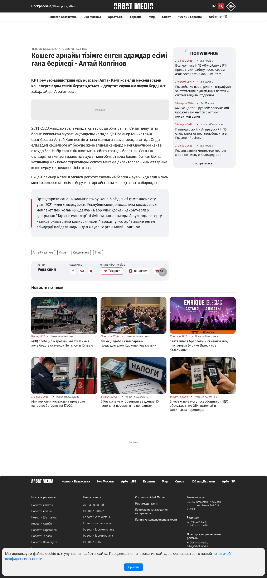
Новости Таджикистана (98, 535)
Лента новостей (93, 505)
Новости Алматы (42, 505)
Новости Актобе (41, 524)
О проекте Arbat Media (150, 497)
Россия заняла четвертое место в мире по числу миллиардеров (200, 153)
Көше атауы (81, 252)
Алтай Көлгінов (43, 252)
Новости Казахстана (62, 17)
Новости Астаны (41, 511)
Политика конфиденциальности (156, 519)
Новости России (93, 511)
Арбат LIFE (115, 17)
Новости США (92, 542)
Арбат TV (215, 17)
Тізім (98, 252)
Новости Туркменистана (98, 529)
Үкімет (63, 252)
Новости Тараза (41, 536)
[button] (162, 272)
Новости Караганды (44, 530)
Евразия (135, 17)
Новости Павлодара (44, 542)
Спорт (166, 17)
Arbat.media (64, 91)
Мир (152, 17)
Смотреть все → (204, 163)
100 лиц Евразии (190, 17)
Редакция (47, 269)
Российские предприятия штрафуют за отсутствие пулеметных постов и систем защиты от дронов (203, 91)
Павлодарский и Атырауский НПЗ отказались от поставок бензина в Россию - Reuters (201, 133)
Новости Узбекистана (97, 517)
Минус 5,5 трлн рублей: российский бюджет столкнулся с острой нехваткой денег (202, 112)
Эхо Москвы (92, 17)
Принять (133, 567)
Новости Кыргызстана (97, 523)
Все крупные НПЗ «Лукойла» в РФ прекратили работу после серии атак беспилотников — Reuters (201, 69)
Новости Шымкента (44, 517)
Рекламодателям (146, 503)
